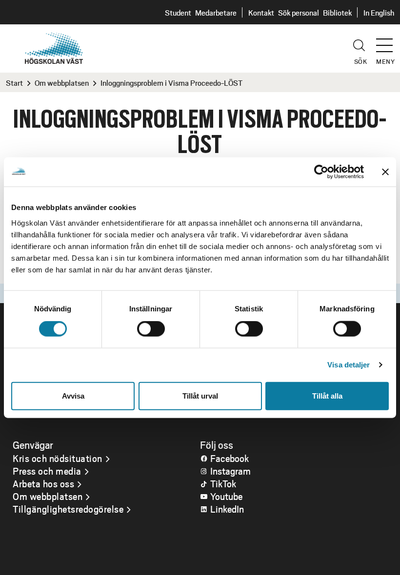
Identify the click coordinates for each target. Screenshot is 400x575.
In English (378, 12)
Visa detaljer (348, 365)
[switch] (151, 329)
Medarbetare (216, 12)
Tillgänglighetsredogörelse (68, 508)
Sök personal (298, 12)
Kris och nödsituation (57, 458)
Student (178, 12)
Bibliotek (337, 12)
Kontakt (261, 12)
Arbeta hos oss (43, 483)
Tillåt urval (200, 395)
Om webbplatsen (62, 82)
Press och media (47, 470)
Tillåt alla (327, 395)
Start (14, 82)
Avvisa (73, 395)
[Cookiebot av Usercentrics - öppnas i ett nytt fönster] (321, 172)
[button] (388, 41)
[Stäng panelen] (385, 172)
